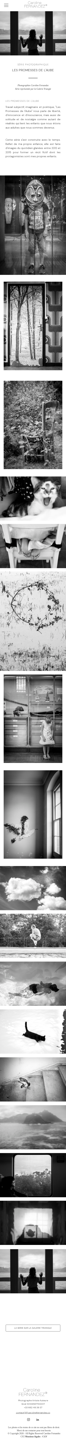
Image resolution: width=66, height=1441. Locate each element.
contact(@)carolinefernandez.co (33, 1412)
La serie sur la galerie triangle (33, 1327)
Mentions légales (33, 1436)
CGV (44, 1436)
